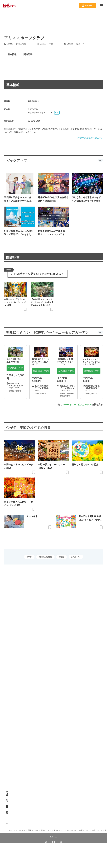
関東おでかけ (33, 830)
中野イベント (97, 830)
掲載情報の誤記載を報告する (90, 137)
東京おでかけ (59, 830)
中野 (30, 556)
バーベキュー (69, 404)
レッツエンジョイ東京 (16, 830)
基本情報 (13, 84)
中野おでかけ (84, 830)
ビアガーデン (84, 404)
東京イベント (71, 830)
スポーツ (76, 556)
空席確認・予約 (15, 368)
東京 (62, 556)
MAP (56, 113)
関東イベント (46, 830)
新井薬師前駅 (46, 556)
